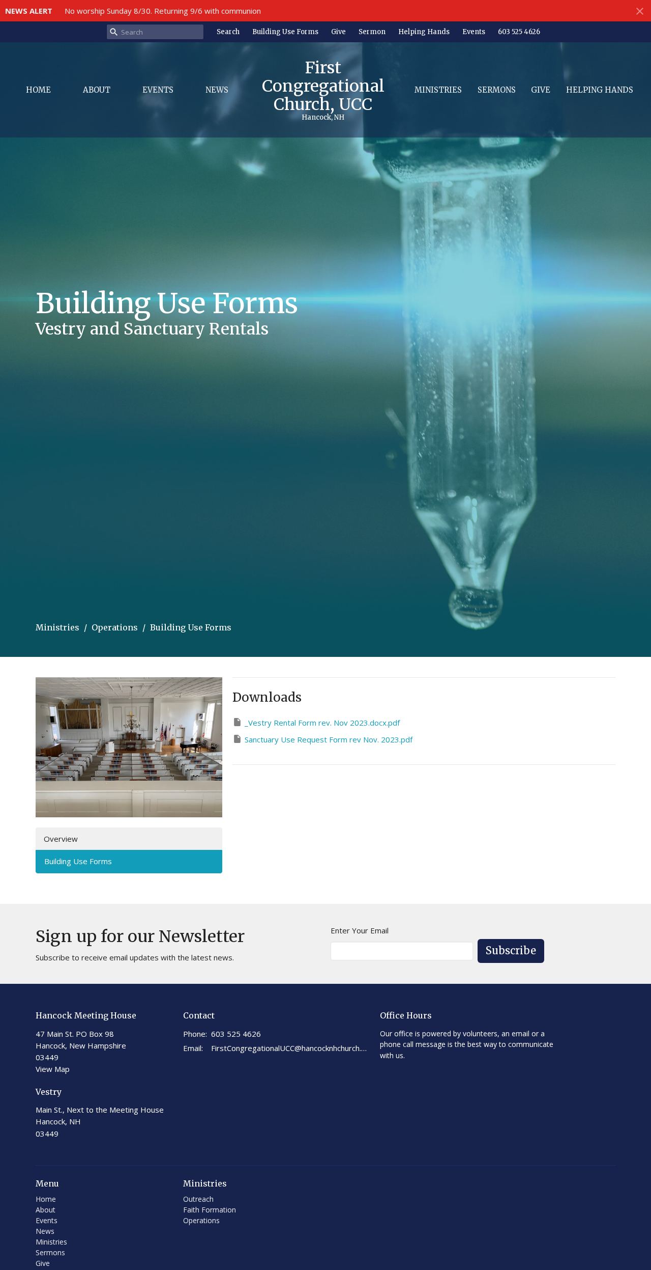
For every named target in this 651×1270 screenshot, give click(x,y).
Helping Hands (424, 31)
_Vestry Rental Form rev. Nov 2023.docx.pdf (322, 722)
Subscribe (511, 950)
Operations (115, 627)
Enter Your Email (360, 930)
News (216, 90)
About (96, 90)
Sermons (497, 90)
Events (473, 31)
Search (228, 31)
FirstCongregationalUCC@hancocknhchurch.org (290, 1048)
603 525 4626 (519, 31)
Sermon (372, 31)
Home (38, 90)
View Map (53, 1069)
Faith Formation (209, 1209)
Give (338, 31)
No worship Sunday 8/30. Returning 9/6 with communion (163, 11)
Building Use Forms (285, 31)
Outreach (198, 1199)
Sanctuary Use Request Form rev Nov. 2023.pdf (328, 739)
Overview (61, 839)
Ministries (438, 90)
